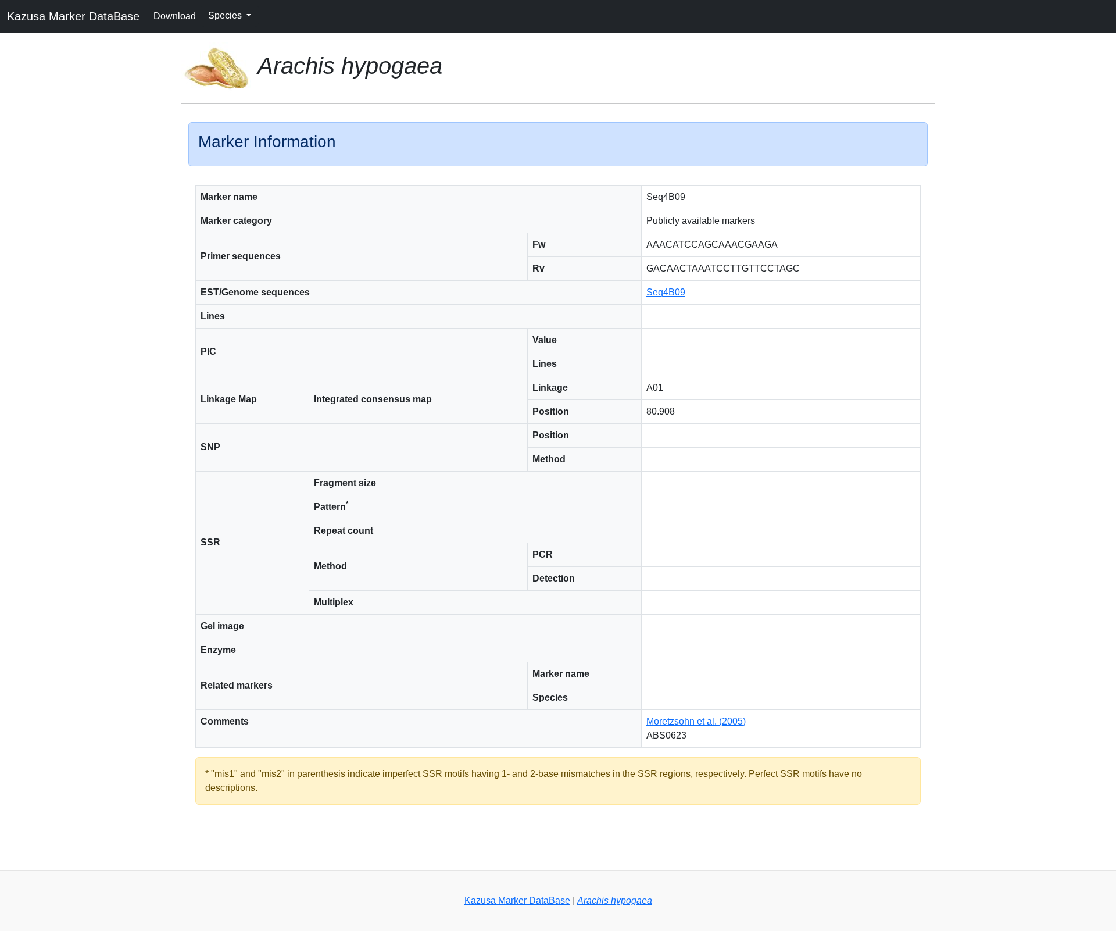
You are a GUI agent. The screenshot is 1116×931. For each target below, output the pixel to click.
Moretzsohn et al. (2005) (696, 721)
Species (226, 15)
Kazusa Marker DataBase (73, 16)
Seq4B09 (665, 292)
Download (174, 16)
